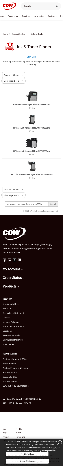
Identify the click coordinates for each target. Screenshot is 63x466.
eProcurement (9, 363)
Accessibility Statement (13, 313)
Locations (7, 330)
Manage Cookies (49, 450)
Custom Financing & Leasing (15, 368)
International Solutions (13, 326)
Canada (19, 403)
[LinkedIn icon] (9, 260)
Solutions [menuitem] (13, 16)
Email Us (37, 399)
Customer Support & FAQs (14, 359)
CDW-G (11, 403)
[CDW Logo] (8, 6)
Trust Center (8, 344)
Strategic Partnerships (13, 339)
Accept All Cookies (27, 461)
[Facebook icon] (4, 260)
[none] (13, 16)
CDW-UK (27, 403)
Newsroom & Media (11, 335)
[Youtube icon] (19, 260)
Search (53, 204)
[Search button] (57, 6)
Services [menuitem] (26, 16)
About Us (7, 308)
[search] (36, 6)
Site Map (5, 431)
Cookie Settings (27, 454)
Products (10, 286)
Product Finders (18, 34)
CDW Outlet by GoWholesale (16, 385)
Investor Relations (11, 322)
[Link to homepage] (8, 6)
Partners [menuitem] (52, 16)
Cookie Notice (19, 431)
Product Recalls (10, 372)
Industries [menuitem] (39, 16)
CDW (4, 403)
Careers (6, 317)
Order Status (12, 277)
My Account (12, 269)
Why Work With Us (11, 304)
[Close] (59, 442)
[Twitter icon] (14, 260)
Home (5, 34)
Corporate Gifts (10, 376)
